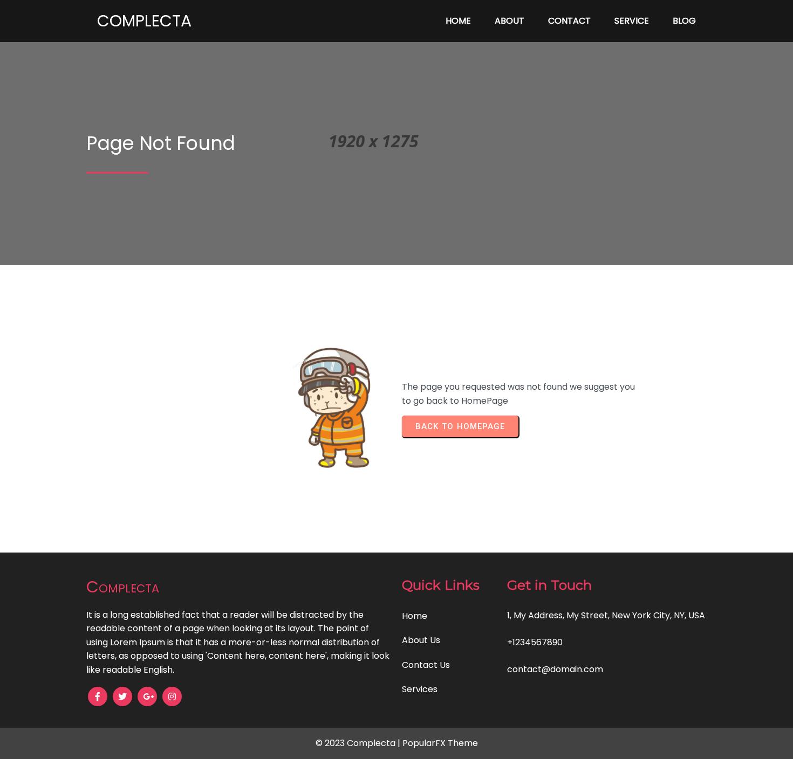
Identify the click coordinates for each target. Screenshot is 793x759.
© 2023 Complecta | (359, 743)
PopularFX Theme (440, 743)
